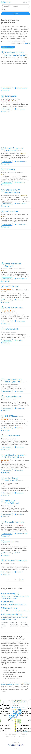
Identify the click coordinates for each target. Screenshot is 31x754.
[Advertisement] (15, 75)
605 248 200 (6, 517)
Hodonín (3, 598)
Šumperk (27, 611)
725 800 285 (6, 227)
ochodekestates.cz (21, 161)
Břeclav (27, 596)
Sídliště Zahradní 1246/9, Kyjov (9, 506)
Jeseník (3, 611)
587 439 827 (6, 302)
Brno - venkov (19, 596)
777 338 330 (6, 343)
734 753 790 (6, 473)
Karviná (19, 617)
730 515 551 (6, 164)
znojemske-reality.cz (22, 533)
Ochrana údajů (21, 736)
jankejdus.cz (20, 493)
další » (22, 580)
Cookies (16, 739)
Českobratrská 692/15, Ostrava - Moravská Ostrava (14, 268)
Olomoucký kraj (10, 608)
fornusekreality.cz (21, 224)
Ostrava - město (11, 619)
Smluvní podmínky (14, 734)
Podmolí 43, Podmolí (7, 544)
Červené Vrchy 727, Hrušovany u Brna (11, 483)
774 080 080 (6, 281)
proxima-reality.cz (21, 203)
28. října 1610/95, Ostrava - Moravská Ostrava (13, 172)
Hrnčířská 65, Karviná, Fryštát (22, 460)
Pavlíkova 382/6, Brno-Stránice (9, 312)
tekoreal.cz (19, 340)
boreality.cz (20, 572)
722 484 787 (6, 185)
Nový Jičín (25, 617)
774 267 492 (6, 555)
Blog (15, 748)
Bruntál (3, 617)
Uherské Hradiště (13, 604)
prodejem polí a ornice (13, 684)
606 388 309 (6, 449)
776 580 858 (6, 410)
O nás (7, 736)
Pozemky (9, 41)
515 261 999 (6, 536)
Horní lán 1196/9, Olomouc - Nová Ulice (11, 99)
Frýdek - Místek (11, 617)
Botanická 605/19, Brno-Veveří (9, 332)
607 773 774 (6, 90)
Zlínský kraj (8, 602)
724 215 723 (6, 206)
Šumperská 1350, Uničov (22, 289)
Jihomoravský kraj (11, 593)
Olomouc (9, 611)
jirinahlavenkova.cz (22, 88)
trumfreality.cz (20, 408)
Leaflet (18, 731)
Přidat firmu (24, 734)
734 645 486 (6, 574)
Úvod (5, 734)
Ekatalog (7, 2)
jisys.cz (18, 552)
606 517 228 (6, 111)
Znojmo (14, 598)
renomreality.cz (21, 109)
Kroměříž (4, 604)
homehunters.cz (21, 321)
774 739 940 (20, 391)
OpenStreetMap (25, 731)
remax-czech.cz (21, 182)
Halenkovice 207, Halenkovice (9, 439)
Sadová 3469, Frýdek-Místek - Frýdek (11, 153)
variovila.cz (20, 300)
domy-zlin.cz (20, 447)
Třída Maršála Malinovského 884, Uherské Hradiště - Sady (15, 214)
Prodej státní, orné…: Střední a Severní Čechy (14, 624)
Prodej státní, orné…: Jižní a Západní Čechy (25, 624)
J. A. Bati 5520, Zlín (20, 419)
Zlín (25, 604)
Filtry (28, 43)
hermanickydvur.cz (22, 278)
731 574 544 (6, 495)
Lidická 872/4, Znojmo (7, 525)
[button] (12, 716)
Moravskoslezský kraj (12, 614)
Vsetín (21, 604)
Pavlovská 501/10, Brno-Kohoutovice (11, 384)
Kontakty (13, 736)
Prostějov (15, 611)
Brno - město (11, 596)
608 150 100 (6, 323)
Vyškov (9, 598)
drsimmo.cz (20, 428)
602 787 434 (6, 430)
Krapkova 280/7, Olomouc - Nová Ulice (11, 195)
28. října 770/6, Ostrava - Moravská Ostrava (12, 57)
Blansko (3, 596)
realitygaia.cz (20, 514)
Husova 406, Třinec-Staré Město (10, 563)
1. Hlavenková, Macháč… (19, 702)
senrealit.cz (20, 470)
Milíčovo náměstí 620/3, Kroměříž (10, 400)
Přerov (21, 611)
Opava (3, 619)
